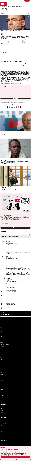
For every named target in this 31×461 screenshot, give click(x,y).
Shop (1, 435)
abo (0, 365)
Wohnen (1, 342)
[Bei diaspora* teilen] (16, 107)
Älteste (30, 231)
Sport (1, 327)
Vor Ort (1, 408)
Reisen (1, 431)
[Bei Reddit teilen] (18, 107)
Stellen (1, 357)
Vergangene (2, 412)
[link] (8, 4)
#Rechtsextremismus (8, 102)
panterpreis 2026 (2, 374)
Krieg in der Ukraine (3, 340)
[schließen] (30, 447)
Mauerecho (1, 385)
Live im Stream (2, 410)
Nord (4, 6)
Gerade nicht (26, 447)
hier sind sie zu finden (26, 237)
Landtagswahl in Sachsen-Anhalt (4, 344)
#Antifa (19, 102)
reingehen (1, 389)
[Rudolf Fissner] (3, 241)
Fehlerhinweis (9, 104)
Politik (1, 320)
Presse (1, 359)
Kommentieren (5, 104)
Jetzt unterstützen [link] (15, 98)
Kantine (1, 433)
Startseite (1, 6)
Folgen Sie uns (2, 314)
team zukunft (2, 395)
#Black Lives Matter (22, 102)
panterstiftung (2, 372)
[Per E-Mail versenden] (7, 107)
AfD (6, 6)
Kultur (1, 325)
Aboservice (1, 444)
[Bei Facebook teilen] (13, 107)
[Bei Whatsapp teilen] (14, 107)
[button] (30, 0)
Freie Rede (1, 387)
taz (2, 312)
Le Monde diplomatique (3, 423)
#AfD (4, 102)
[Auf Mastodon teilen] (9, 107)
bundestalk (1, 380)
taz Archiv (1, 425)
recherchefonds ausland (3, 370)
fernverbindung (2, 382)
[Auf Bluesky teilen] (11, 107)
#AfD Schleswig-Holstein (14, 102)
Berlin (1, 329)
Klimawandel (2, 346)
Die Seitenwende (2, 355)
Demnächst (2, 406)
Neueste (27, 231)
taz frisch (1, 397)
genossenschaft (2, 367)
